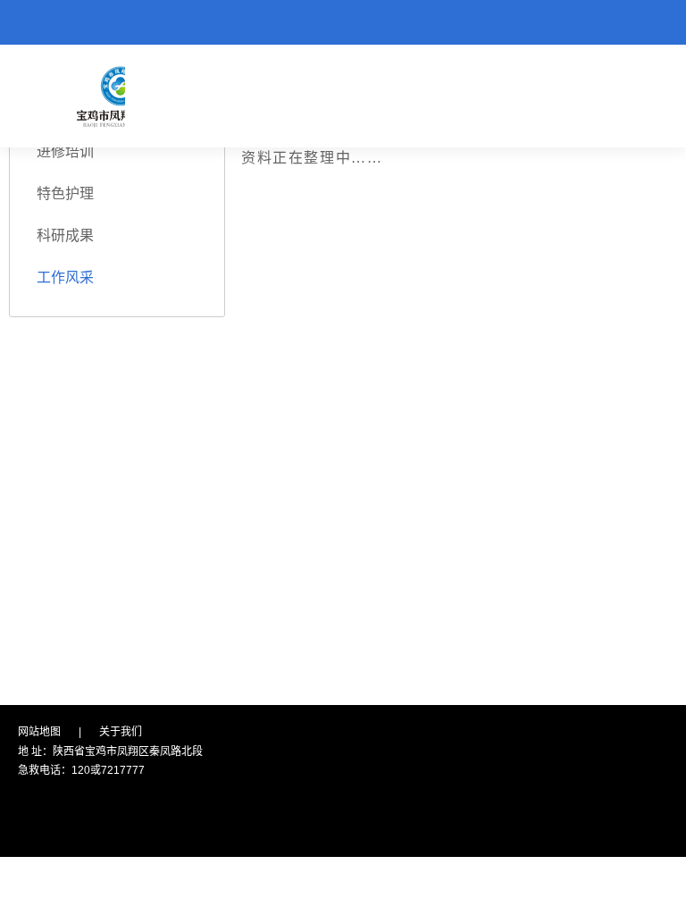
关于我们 (120, 732)
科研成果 (65, 235)
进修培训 (65, 151)
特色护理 (65, 193)
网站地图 (39, 732)
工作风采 (65, 277)
